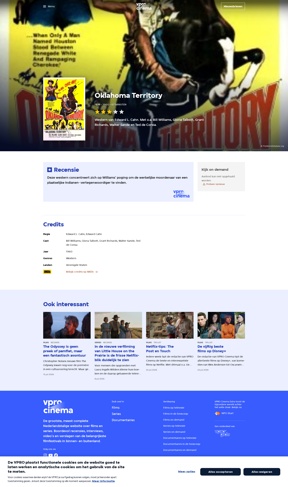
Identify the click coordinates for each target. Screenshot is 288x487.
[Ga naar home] (143, 6)
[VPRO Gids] (222, 433)
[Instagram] (45, 455)
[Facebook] (56, 455)
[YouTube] (51, 455)
